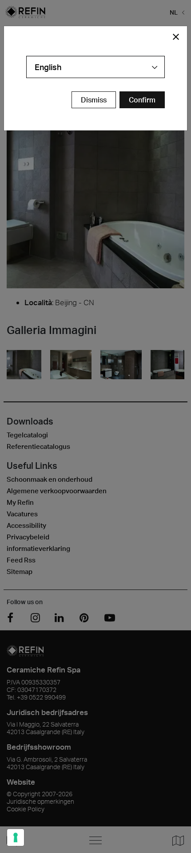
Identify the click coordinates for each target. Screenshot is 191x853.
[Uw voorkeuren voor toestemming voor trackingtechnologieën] (15, 837)
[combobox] (95, 67)
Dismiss (94, 99)
